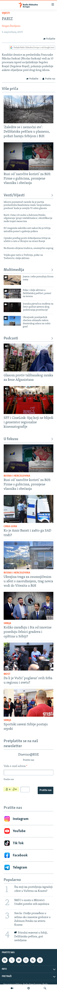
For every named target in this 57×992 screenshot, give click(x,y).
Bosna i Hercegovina (17, 476)
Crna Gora (10, 526)
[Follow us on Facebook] (5, 960)
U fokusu (11, 439)
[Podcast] (28, 988)
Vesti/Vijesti (14, 195)
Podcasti (11, 338)
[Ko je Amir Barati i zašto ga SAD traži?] (28, 509)
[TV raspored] (40, 960)
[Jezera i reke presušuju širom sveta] (12, 280)
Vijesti (6, 13)
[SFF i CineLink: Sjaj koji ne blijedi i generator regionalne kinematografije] (28, 400)
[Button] (49, 39)
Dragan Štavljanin (11, 26)
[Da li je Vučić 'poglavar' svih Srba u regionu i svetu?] (28, 656)
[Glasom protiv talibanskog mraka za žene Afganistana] (28, 357)
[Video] (12, 988)
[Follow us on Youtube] (19, 960)
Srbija (7, 623)
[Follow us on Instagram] (26, 960)
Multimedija (14, 270)
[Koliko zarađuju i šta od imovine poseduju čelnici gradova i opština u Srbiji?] (28, 606)
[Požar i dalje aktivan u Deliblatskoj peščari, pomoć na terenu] (12, 293)
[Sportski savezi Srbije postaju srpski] (28, 703)
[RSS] (33, 960)
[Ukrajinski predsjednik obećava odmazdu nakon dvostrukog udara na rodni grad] (12, 321)
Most (7, 674)
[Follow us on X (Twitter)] (12, 960)
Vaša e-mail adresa (15, 766)
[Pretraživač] (45, 988)
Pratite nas (46, 790)
